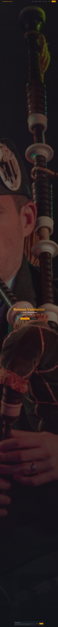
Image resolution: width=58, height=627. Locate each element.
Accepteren (41, 623)
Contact (49, 1)
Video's (46, 1)
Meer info (29, 624)
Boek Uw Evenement (25, 318)
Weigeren (37, 623)
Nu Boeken (53, 1)
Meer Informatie (33, 318)
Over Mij (36, 1)
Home (33, 1)
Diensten (40, 1)
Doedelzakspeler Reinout (7, 1)
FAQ (43, 1)
